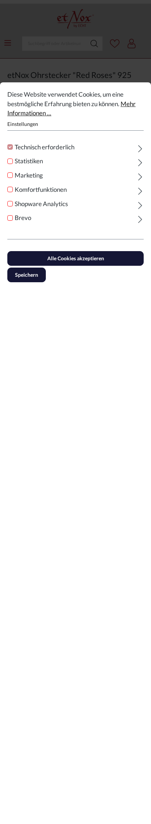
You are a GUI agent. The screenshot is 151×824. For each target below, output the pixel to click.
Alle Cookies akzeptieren (75, 258)
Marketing (29, 175)
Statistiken (29, 161)
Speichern (26, 275)
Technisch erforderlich (44, 147)
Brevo (23, 217)
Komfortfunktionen (41, 189)
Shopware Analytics (41, 204)
